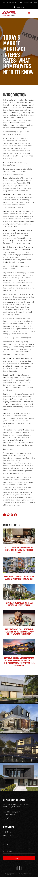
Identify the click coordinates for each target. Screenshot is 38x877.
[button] (29, 13)
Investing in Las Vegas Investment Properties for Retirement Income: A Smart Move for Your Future (19, 632)
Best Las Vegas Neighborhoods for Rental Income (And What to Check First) (19, 550)
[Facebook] (3, 818)
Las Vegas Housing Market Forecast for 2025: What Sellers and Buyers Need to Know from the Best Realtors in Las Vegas (19, 662)
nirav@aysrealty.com (11, 812)
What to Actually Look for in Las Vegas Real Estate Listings (19, 604)
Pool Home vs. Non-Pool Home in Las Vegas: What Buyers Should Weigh (19, 577)
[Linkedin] (7, 818)
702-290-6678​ (9, 814)
